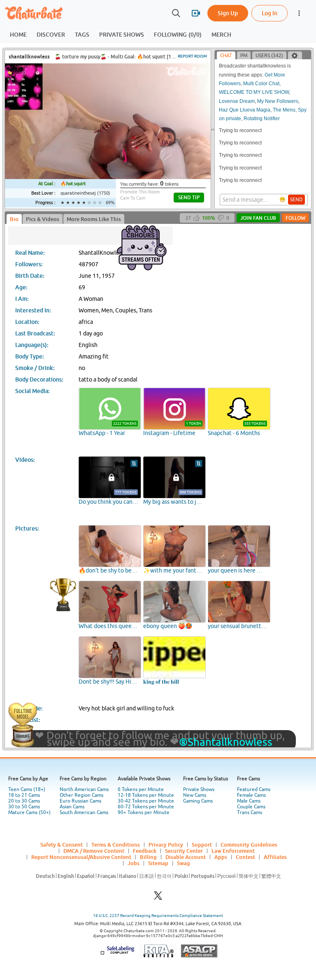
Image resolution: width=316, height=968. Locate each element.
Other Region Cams (81, 795)
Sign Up (228, 12)
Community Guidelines (249, 844)
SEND (296, 199)
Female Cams (251, 795)
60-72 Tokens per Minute (146, 807)
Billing (148, 857)
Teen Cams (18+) (26, 789)
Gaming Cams (198, 801)
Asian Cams (72, 807)
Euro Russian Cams (80, 801)
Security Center (184, 850)
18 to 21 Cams (24, 795)
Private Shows (198, 789)
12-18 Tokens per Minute (146, 795)
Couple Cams (251, 807)
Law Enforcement (233, 850)
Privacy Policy (166, 844)
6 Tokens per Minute (141, 789)
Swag (183, 863)
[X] (158, 898)
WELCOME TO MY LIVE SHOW (254, 92)
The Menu (284, 110)
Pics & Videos (42, 219)
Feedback (144, 850)
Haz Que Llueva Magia (244, 110)
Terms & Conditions (115, 844)
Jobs (133, 863)
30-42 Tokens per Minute (146, 801)
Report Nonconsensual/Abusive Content (81, 857)
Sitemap (158, 863)
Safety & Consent (61, 844)
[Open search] (176, 13)
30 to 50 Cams (24, 807)
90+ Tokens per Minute (144, 812)
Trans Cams (249, 812)
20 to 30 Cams (24, 801)
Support (202, 844)
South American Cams (84, 812)
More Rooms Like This (94, 219)
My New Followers (277, 101)
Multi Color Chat (261, 83)
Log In (269, 12)
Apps (220, 857)
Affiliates (275, 857)
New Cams (194, 795)
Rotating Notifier (262, 118)
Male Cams (248, 801)
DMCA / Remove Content (93, 850)
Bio (14, 219)
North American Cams (84, 789)
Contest (245, 857)
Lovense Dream (237, 101)
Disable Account (185, 857)
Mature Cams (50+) (29, 812)
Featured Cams (253, 789)
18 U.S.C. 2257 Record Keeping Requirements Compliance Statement (158, 915)
